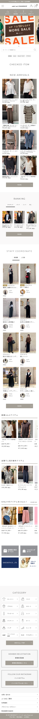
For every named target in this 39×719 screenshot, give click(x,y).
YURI (10, 359)
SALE (14, 56)
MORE (20, 185)
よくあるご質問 (7, 699)
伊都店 (4, 296)
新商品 (10, 56)
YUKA (10, 394)
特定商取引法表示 (7, 711)
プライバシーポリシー (9, 707)
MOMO (11, 325)
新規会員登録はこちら (19, 663)
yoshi (10, 290)
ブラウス (28, 56)
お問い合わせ (6, 695)
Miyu (27, 290)
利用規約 (4, 703)
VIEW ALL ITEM (19, 643)
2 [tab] (20, 46)
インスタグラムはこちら (19, 683)
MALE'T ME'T (21, 56)
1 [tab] (18, 46)
